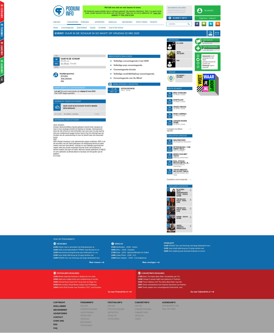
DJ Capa (64, 76)
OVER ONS (58, 321)
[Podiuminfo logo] (67, 10)
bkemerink (206, 56)
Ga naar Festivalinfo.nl (118, 292)
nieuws (56, 22)
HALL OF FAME (169, 309)
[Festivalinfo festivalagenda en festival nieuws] (2, 12)
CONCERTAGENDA (88, 309)
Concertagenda (67, 28)
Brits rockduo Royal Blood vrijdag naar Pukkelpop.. (75, 285)
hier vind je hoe (127, 15)
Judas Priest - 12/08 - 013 (123, 255)
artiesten (99, 22)
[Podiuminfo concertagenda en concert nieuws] (2, 30)
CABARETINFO (142, 302)
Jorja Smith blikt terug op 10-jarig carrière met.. (73, 255)
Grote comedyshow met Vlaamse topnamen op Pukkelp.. (162, 285)
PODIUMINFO (86, 302)
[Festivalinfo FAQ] (2, 79)
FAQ (55, 328)
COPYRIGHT (59, 302)
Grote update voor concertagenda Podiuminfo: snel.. (160, 287)
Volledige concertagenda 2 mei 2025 (129, 61)
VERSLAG (84, 319)
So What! (102, 28)
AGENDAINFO (169, 302)
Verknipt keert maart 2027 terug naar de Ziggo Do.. (75, 282)
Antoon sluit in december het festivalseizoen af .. (74, 247)
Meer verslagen (149, 262)
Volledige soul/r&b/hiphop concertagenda (132, 74)
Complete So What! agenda (174, 130)
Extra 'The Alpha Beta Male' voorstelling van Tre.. (159, 276)
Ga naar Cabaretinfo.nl (200, 292)
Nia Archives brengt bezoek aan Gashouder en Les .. (76, 252)
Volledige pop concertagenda (126, 65)
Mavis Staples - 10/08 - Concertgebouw (129, 258)
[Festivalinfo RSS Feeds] (217, 24)
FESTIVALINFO (115, 302)
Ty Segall (207, 64)
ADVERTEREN (60, 313)
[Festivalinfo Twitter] (210, 24)
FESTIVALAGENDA (116, 309)
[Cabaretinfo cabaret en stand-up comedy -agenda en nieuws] (2, 48)
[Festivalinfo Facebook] (197, 24)
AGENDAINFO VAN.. (171, 306)
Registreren (203, 18)
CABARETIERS (141, 312)
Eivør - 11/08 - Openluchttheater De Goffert (130, 252)
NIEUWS (84, 306)
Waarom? (212, 18)
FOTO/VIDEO (86, 325)
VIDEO (138, 319)
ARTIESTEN (85, 316)
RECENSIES (85, 322)
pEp (62, 81)
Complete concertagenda (177, 179)
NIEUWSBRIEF (60, 310)
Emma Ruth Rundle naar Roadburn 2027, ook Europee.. (77, 287)
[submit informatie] (179, 18)
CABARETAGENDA (143, 309)
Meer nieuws (94, 262)
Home (55, 28)
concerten (72, 22)
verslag (112, 22)
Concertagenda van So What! (126, 78)
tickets (153, 22)
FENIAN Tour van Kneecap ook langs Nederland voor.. (76, 258)
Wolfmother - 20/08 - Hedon (124, 247)
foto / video (141, 22)
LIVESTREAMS (87, 312)
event (59, 33)
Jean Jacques (66, 78)
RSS (55, 324)
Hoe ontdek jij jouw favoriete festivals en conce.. (185, 251)
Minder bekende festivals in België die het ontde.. (74, 276)
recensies (127, 22)
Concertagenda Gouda (123, 69)
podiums (85, 22)
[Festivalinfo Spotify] (204, 24)
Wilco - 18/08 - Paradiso (123, 250)
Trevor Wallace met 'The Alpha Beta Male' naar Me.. (160, 282)
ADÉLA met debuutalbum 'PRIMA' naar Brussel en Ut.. (76, 250)
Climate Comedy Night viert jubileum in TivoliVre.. (159, 279)
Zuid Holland (82, 28)
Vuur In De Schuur (116, 28)
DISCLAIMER (59, 306)
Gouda (92, 28)
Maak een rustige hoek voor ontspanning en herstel (75, 279)
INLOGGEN (208, 11)
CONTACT (58, 317)
